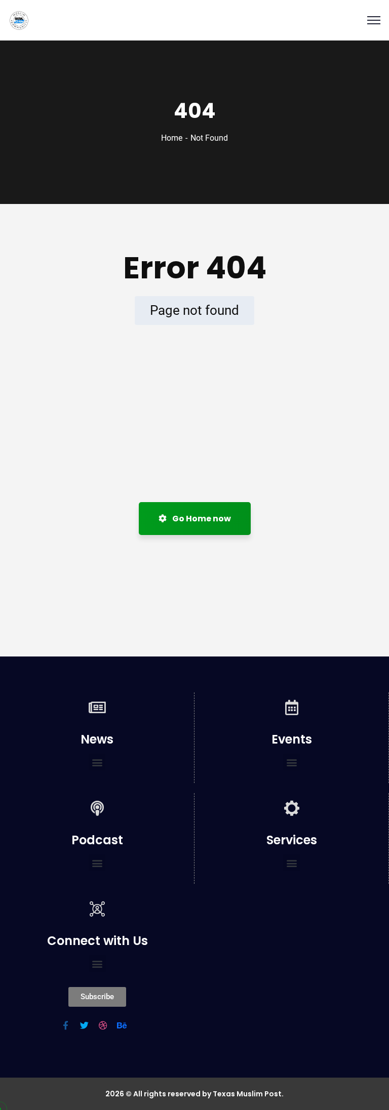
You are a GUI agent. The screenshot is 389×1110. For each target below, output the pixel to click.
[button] (97, 762)
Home (171, 138)
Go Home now (201, 518)
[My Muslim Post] (19, 20)
